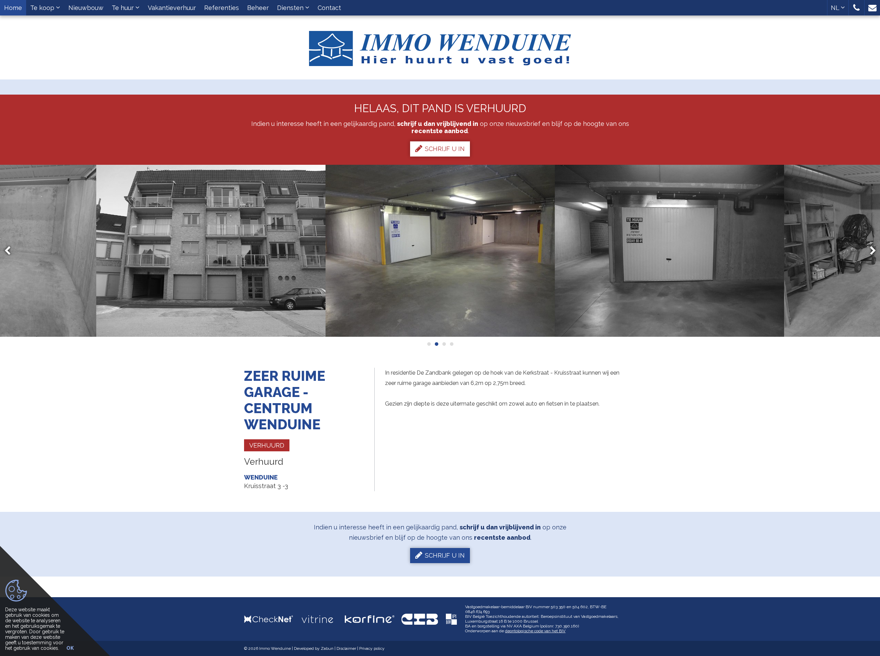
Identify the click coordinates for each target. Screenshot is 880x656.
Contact (329, 7)
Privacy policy (372, 648)
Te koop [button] (43, 7)
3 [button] (444, 344)
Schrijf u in (445, 148)
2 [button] (436, 344)
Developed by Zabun (313, 648)
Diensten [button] (291, 7)
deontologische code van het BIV (535, 630)
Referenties (221, 7)
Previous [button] (10, 251)
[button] (856, 7)
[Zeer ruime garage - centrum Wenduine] (211, 251)
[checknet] (273, 619)
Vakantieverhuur (172, 7)
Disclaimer (346, 648)
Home (13, 7)
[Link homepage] (440, 46)
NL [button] (836, 7)
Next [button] (869, 251)
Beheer (258, 7)
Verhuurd (266, 445)
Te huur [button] (123, 7)
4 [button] (451, 344)
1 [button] (429, 344)
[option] (211, 251)
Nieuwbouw (85, 7)
